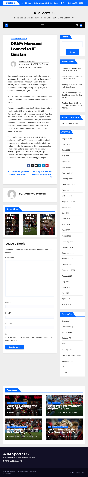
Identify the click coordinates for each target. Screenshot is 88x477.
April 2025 (66, 230)
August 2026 (67, 139)
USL (64, 367)
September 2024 (68, 270)
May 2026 (66, 156)
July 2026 (66, 144)
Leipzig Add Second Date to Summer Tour (42, 173)
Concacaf (66, 321)
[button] (77, 25)
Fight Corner (67, 332)
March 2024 (66, 304)
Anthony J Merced (28, 61)
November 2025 (68, 190)
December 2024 (68, 253)
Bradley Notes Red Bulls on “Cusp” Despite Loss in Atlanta (72, 105)
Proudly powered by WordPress (13, 471)
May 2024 (66, 293)
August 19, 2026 (55, 436)
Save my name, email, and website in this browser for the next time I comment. (28, 338)
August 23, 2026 (15, 436)
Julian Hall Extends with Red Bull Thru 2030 (22, 407)
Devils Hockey (67, 327)
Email (8, 313)
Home (72, 472)
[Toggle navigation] (42, 25)
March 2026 (66, 167)
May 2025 (66, 224)
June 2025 (66, 219)
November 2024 (68, 259)
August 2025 (67, 207)
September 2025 (68, 202)
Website (8, 323)
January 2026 (67, 179)
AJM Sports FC (44, 13)
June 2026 (66, 150)
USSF (64, 372)
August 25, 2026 (55, 412)
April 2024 (66, 299)
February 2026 (68, 173)
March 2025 (66, 236)
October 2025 (67, 196)
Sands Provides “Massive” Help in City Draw (64, 407)
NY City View (67, 349)
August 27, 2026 (15, 412)
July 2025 (66, 213)
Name (8, 302)
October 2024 (67, 264)
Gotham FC (66, 338)
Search (65, 37)
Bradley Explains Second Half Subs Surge (22, 431)
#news (33, 67)
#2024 (35, 64)
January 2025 (67, 247)
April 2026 (66, 161)
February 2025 (68, 242)
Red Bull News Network (18, 38)
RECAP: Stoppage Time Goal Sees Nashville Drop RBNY (72, 95)
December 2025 (68, 184)
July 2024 (66, 282)
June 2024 (66, 287)
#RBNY (40, 67)
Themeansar (7, 473)
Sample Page (80, 472)
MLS (64, 344)
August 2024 (67, 276)
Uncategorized (68, 361)
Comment (9, 258)
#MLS (41, 64)
